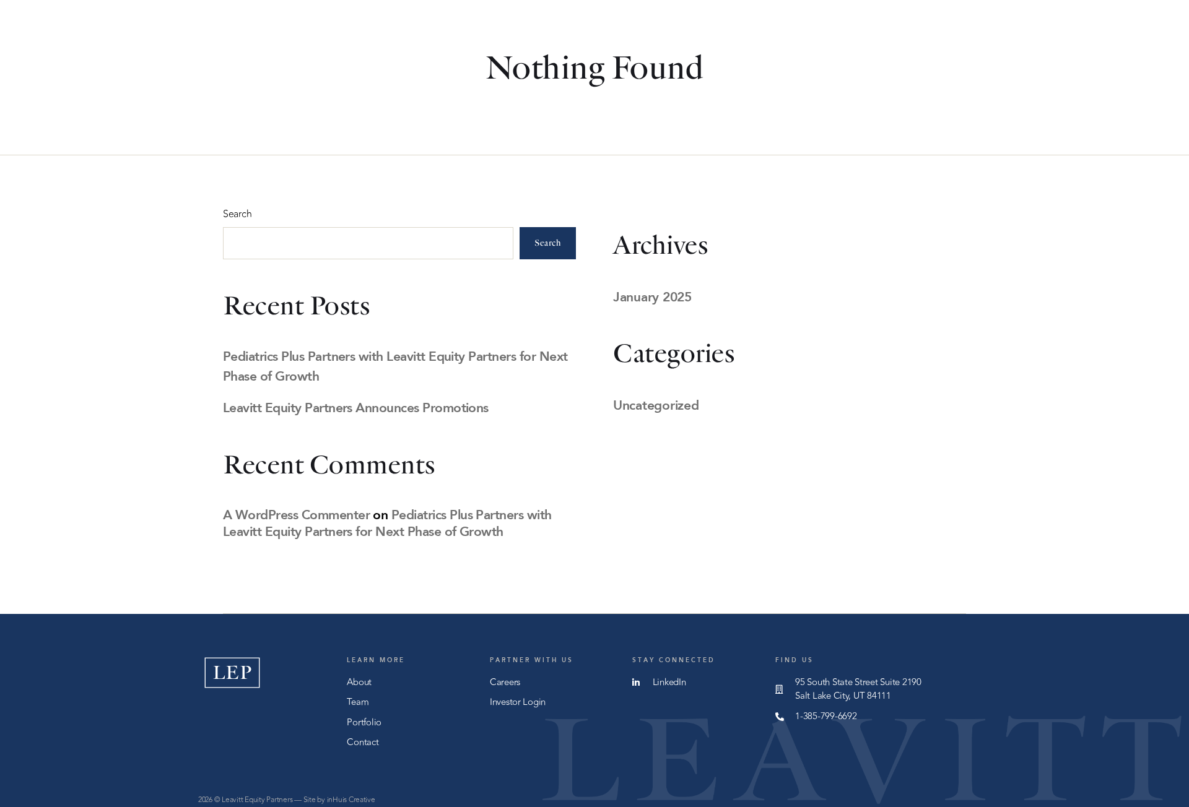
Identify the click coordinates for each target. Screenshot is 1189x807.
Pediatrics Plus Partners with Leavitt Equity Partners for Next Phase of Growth (387, 522)
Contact (844, 32)
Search (237, 214)
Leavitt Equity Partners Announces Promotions (356, 407)
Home (559, 32)
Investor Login (941, 32)
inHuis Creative (351, 799)
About (624, 32)
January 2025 (652, 296)
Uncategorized (656, 404)
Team (687, 32)
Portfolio (761, 32)
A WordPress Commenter (296, 514)
